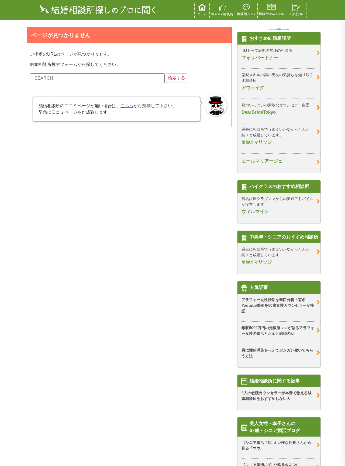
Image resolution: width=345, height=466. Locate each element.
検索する (176, 78)
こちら (126, 105)
